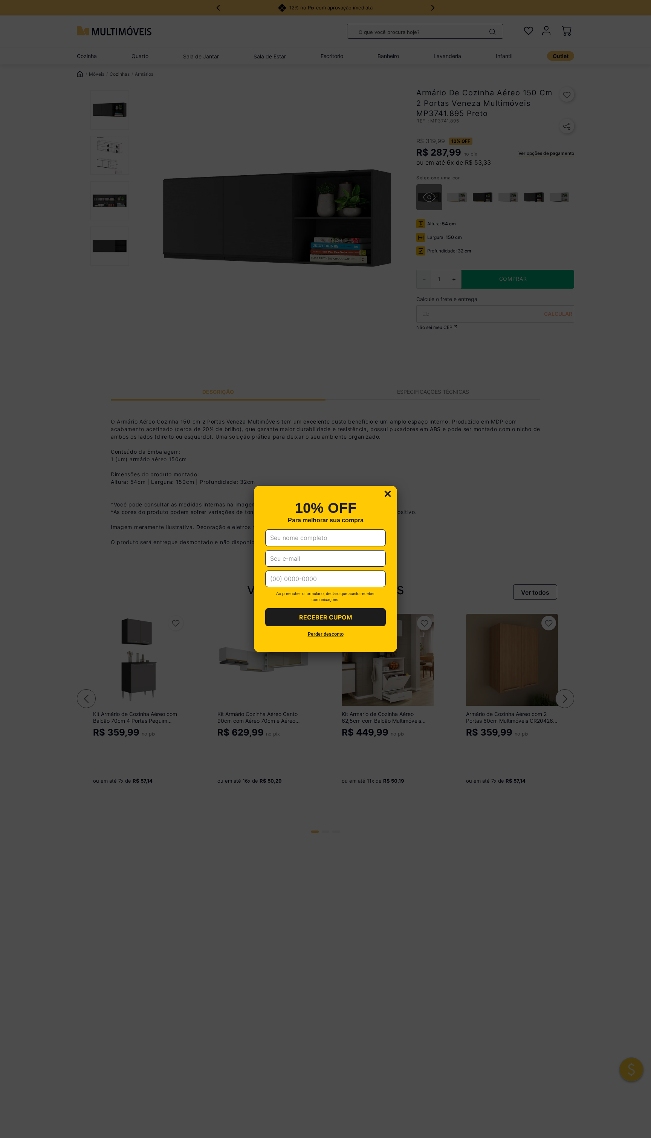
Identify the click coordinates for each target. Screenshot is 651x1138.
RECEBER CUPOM (325, 617)
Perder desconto (326, 634)
